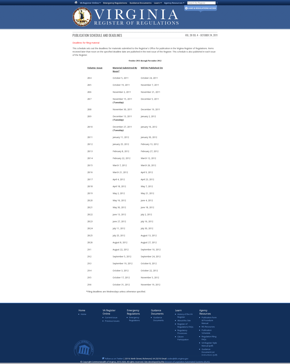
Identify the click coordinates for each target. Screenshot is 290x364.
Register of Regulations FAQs (185, 325)
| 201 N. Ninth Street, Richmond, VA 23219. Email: (146, 358)
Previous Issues (112, 321)
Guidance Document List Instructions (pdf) (209, 352)
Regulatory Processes (182, 332)
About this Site (184, 320)
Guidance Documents (140, 3)
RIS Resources (208, 326)
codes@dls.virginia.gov (177, 358)
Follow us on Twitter (114, 358)
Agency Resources (173, 3)
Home (83, 314)
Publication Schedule (207, 331)
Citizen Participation (183, 338)
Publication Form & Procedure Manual (209, 320)
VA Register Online (89, 3)
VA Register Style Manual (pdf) (209, 344)
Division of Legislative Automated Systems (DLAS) (187, 361)
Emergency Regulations (115, 3)
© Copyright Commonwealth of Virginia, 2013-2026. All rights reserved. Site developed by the (145, 361)
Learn (157, 3)
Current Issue (111, 317)
